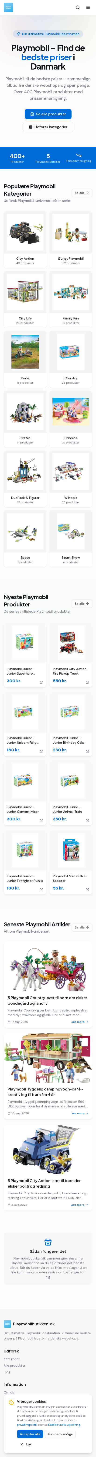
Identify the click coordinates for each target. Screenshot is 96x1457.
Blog (7, 1372)
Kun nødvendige (60, 1434)
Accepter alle (30, 1434)
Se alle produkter (51, 114)
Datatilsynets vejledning (64, 1425)
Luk (28, 1444)
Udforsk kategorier (50, 126)
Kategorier (12, 1359)
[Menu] (88, 7)
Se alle (80, 193)
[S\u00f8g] (78, 7)
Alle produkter (14, 1365)
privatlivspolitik (27, 1425)
